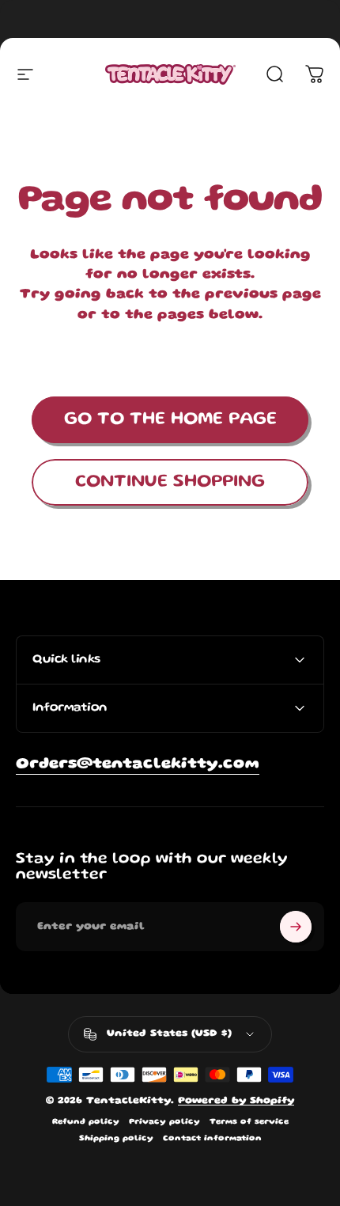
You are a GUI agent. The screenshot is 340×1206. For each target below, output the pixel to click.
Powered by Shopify (236, 1101)
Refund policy (85, 1121)
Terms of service (249, 1121)
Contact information (212, 1138)
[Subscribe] (296, 926)
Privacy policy (164, 1121)
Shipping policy (116, 1138)
